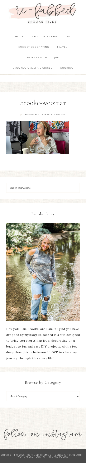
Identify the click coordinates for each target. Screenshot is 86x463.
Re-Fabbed (43, 13)
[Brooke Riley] (43, 272)
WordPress (25, 457)
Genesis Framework (69, 455)
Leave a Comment (53, 114)
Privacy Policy (58, 457)
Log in (40, 457)
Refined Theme (38, 455)
